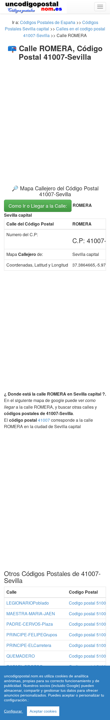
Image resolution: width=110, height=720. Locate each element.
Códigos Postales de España (47, 22)
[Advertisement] (55, 119)
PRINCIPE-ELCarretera (28, 645)
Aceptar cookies (43, 711)
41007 (44, 420)
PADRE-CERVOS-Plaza (29, 624)
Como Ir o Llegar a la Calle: (38, 205)
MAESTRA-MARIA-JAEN (30, 613)
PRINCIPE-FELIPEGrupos (31, 634)
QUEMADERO (20, 656)
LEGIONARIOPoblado (27, 603)
